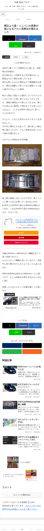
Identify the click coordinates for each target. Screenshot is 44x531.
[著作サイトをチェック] (12, 345)
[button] (28, 45)
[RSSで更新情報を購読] (32, 351)
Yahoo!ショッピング (21, 242)
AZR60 (7, 57)
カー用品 (25, 57)
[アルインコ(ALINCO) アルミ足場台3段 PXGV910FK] (9, 222)
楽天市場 (21, 237)
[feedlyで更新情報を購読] (12, 351)
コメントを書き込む (22, 495)
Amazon (21, 233)
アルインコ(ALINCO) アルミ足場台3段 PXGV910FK (26, 220)
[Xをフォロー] (32, 345)
